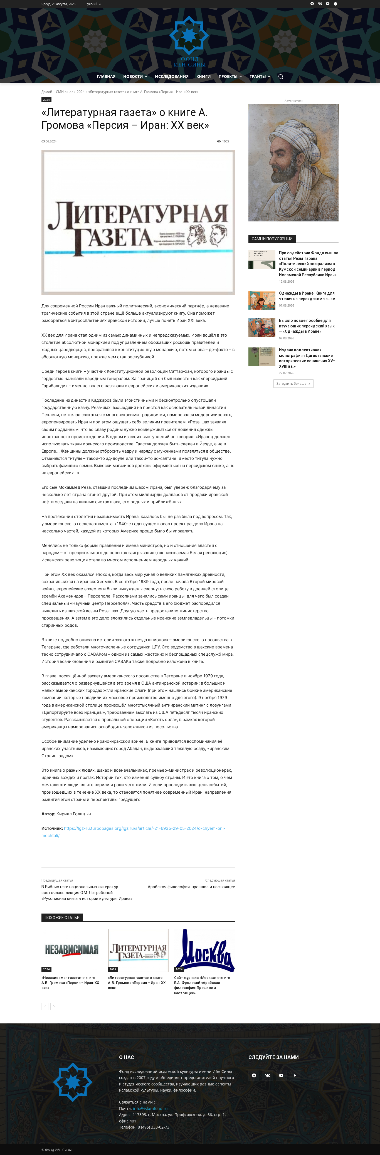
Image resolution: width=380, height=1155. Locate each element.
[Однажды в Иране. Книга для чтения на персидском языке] (261, 300)
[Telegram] (312, 4)
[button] (280, 76)
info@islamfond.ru (150, 1108)
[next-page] (53, 1006)
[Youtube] (327, 4)
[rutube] (295, 1075)
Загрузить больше (292, 383)
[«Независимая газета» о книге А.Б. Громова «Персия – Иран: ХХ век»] (71, 950)
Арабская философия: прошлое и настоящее (191, 886)
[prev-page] (44, 1006)
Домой (46, 91)
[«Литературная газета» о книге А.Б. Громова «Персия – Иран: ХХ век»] (138, 950)
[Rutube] (335, 4)
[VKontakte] (320, 4)
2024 (81, 91)
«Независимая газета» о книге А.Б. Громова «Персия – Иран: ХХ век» (70, 983)
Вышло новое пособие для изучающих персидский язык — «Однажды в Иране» (307, 326)
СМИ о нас (64, 91)
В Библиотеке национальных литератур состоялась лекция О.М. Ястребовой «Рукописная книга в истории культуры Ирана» (86, 892)
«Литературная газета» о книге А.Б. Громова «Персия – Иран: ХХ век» (137, 983)
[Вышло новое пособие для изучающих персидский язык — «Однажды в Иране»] (261, 327)
